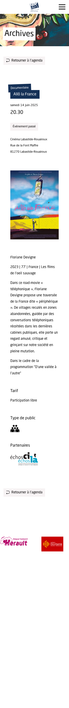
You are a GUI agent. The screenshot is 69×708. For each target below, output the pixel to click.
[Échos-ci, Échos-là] (24, 464)
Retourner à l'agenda (27, 60)
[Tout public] (15, 430)
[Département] (14, 541)
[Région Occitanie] (52, 544)
